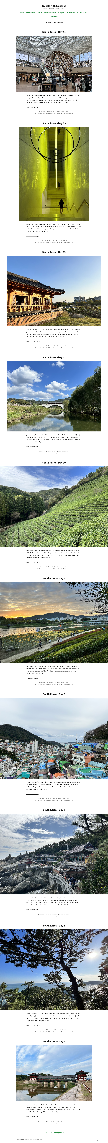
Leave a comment (68, 114)
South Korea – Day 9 (54, 578)
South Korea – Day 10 (54, 462)
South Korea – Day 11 (54, 357)
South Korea (64, 112)
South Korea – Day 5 (54, 1041)
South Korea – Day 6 (54, 925)
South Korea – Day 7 (54, 809)
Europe (60, 13)
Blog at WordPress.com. (36, 1139)
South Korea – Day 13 (54, 123)
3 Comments (67, 569)
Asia (39, 13)
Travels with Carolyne (54, 5)
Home (22, 13)
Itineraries (54, 16)
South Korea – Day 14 (54, 31)
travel (58, 113)
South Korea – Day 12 (54, 252)
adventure (40, 113)
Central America (49, 13)
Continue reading (32, 107)
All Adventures (30, 13)
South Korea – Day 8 (54, 694)
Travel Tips (83, 13)
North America (71, 13)
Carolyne (43, 112)
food (47, 113)
